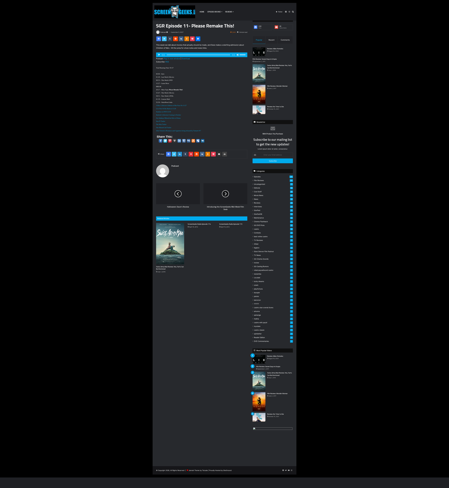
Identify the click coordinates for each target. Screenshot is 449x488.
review (256, 263)
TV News (257, 255)
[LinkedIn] (179, 154)
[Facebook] (158, 38)
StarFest (257, 210)
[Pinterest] (191, 154)
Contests (257, 233)
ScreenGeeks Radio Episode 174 (199, 224)
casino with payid (260, 322)
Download (186, 58)
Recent (271, 40)
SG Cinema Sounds (261, 259)
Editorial (257, 188)
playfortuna (258, 289)
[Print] (224, 154)
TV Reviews (258, 240)
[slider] (243, 54)
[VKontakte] (181, 38)
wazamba (257, 274)
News (256, 199)
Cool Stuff (258, 192)
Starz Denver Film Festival (264, 251)
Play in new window (172, 58)
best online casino (261, 236)
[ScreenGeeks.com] (174, 11)
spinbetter (258, 334)
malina (256, 319)
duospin (257, 293)
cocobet (257, 278)
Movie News (258, 195)
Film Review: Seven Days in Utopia (265, 59)
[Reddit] (175, 38)
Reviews (228, 11)
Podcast (163, 32)
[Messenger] (198, 38)
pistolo (256, 296)
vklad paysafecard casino (263, 270)
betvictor (257, 300)
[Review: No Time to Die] (259, 109)
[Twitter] (164, 38)
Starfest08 (258, 214)
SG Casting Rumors (261, 266)
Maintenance (259, 218)
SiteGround (227, 470)
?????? (256, 304)
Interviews (258, 207)
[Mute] (238, 55)
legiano (256, 248)
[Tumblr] (170, 38)
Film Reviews (259, 180)
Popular (259, 40)
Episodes (257, 177)
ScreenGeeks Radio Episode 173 (230, 224)
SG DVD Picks (259, 225)
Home (202, 11)
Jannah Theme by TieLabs (198, 470)
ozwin (256, 285)
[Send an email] (167, 32)
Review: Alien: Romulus (275, 48)
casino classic (259, 330)
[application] (201, 54)
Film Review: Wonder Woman (277, 86)
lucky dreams (259, 281)
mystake (257, 326)
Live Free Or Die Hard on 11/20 (166, 108)
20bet (256, 244)
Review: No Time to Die (275, 106)
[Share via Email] (219, 154)
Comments (285, 40)
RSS (167, 62)
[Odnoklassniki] (186, 38)
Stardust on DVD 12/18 (163, 112)
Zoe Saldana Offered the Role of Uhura (168, 118)
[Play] (159, 55)
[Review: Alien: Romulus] (259, 51)
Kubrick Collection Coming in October (168, 115)
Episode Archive (214, 11)
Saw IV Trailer (160, 121)
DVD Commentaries (261, 341)
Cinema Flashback (261, 221)
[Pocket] (192, 38)
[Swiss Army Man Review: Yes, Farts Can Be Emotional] (170, 243)
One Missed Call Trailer (163, 127)
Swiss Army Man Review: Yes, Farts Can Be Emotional (170, 267)
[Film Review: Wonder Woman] (259, 94)
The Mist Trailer (161, 124)
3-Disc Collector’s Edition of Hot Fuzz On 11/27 (171, 105)
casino (256, 229)
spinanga (257, 315)
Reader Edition (259, 337)
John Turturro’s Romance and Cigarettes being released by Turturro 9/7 (178, 131)
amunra (257, 311)
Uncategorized (259, 184)
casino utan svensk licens (263, 308)
